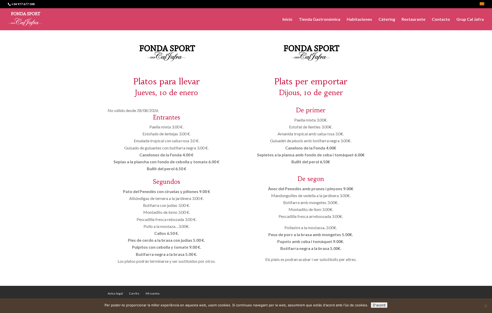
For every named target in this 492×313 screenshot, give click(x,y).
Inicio (287, 19)
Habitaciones (359, 19)
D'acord (379, 305)
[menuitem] (482, 5)
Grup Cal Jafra (470, 19)
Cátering (386, 19)
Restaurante (413, 19)
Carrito (134, 293)
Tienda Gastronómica (319, 19)
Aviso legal (115, 293)
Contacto (441, 19)
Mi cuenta (152, 293)
